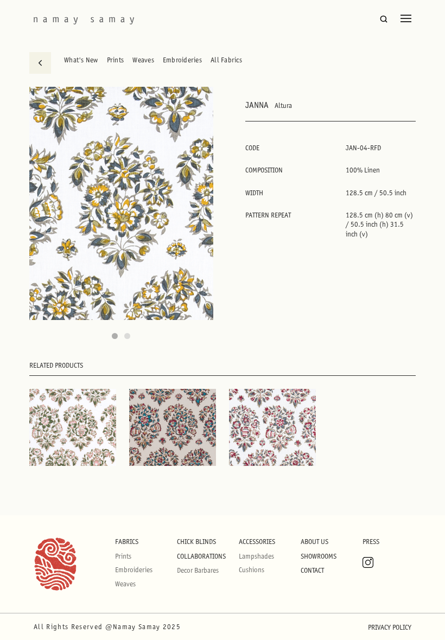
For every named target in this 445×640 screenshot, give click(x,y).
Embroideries (182, 60)
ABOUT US (314, 541)
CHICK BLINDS (196, 541)
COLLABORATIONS (201, 556)
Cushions (251, 570)
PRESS (371, 541)
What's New (81, 60)
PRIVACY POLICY (389, 627)
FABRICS (126, 541)
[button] (115, 336)
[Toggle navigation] (405, 18)
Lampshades (256, 556)
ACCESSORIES (257, 541)
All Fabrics (226, 60)
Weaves (143, 60)
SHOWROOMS (318, 556)
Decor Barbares (198, 570)
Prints (115, 60)
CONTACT (312, 570)
